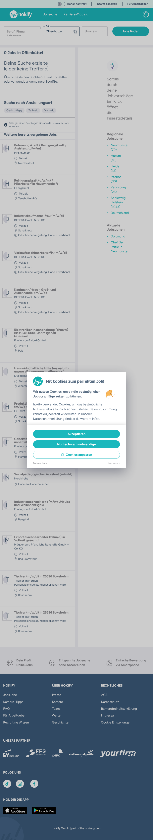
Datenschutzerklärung (48, 419)
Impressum (114, 463)
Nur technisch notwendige (76, 444)
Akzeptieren (76, 434)
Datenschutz (40, 463)
